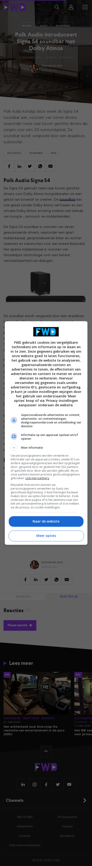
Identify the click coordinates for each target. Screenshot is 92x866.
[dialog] (46, 433)
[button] (46, 447)
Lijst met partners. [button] (37, 478)
